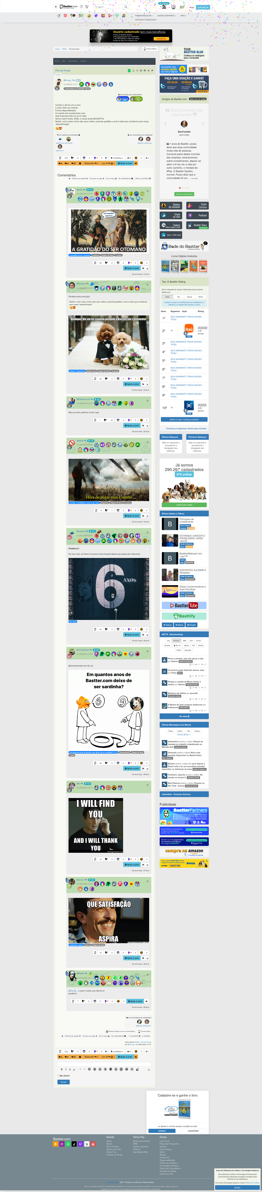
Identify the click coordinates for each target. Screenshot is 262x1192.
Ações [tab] (186, 645)
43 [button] (100, 629)
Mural (57, 61)
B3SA (189, 413)
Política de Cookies (252, 1182)
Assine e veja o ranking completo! (184, 419)
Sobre (162, 1152)
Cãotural (136, 1149)
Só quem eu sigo (96, 178)
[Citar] (136, 163)
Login (192, 7)
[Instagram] (61, 1144)
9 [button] (77, 157)
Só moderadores (124, 178)
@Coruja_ (73, 990)
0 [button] (89, 157)
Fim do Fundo (62, 70)
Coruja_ (69, 80)
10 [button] (100, 859)
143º (93, 531)
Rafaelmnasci (84, 399)
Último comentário (142, 178)
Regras (163, 1154)
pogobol (82, 531)
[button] (55, 6)
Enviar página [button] (151, 48)
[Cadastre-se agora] (131, 36)
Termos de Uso (166, 1173)
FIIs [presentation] (178, 297)
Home (57, 49)
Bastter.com (113, 1182)
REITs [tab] (179, 650)
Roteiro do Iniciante (141, 1141)
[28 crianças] (163, 7)
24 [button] (100, 378)
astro (80, 189)
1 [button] (100, 420)
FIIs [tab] (193, 645)
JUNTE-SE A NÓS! (184, 505)
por (187, 661)
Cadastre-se (203, 7)
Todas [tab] (170, 731)
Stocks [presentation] (189, 297)
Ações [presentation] (167, 297)
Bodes (180, 624)
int (79, 783)
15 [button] (100, 952)
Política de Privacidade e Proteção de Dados (170, 1169)
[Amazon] (55, 1144)
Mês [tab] (184, 640)
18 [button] (111, 420)
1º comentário (133, 1036)
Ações (109, 1141)
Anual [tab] (198, 640)
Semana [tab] (176, 640)
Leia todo (194, 178)
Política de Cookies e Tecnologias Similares (169, 1164)
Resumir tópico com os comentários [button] (121, 1031)
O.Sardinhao (84, 649)
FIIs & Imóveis (112, 1146)
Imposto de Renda (114, 1154)
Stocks (109, 1143)
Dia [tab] (168, 640)
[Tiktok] (74, 1144)
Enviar (63, 1082)
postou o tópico (182, 744)
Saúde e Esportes (140, 1146)
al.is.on (81, 879)
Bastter (81, 973)
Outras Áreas (183, 734)
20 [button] (100, 262)
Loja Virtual (164, 1141)
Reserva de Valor (113, 1149)
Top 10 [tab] (178, 645)
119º (91, 441)
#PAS (135, 1143)
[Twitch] (80, 1144)
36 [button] (100, 763)
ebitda (81, 440)
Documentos (73, 61)
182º (91, 189)
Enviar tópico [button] (145, 1031)
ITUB (189, 336)
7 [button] (77, 1001)
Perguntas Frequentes (169, 1143)
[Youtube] (93, 1144)
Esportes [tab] (188, 650)
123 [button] (66, 157)
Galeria (83, 61)
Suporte (163, 1146)
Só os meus (110, 178)
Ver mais (72, 621)
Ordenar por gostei (79, 178)
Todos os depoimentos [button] (184, 194)
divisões (204, 228)
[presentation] (62, 1069)
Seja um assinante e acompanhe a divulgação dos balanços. (171, 446)
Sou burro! (65, 1075)
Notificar (147, 1036)
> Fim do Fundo (145, 1042)
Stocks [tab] (200, 645)
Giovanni (82, 283)
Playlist (192, 624)
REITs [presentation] (200, 297)
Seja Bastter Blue (140, 1152)
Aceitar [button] (237, 1187)
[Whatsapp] (68, 1144)
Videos (168, 624)
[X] (86, 1144)
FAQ (63, 61)
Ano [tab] (191, 640)
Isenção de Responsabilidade (167, 1158)
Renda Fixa (111, 1152)
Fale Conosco (166, 1149)
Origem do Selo (107, 255)
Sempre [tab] (167, 645)
